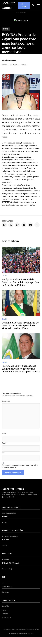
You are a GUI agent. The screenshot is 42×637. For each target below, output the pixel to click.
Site (3, 453)
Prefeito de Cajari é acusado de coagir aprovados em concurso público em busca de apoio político (21, 368)
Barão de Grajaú (8, 569)
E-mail (4, 443)
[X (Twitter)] (10, 224)
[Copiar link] (37, 224)
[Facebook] (4, 224)
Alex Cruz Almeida (9, 513)
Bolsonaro (5, 592)
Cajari (5, 29)
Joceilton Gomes (9, 60)
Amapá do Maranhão (10, 536)
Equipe (4, 610)
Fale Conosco (23, 5)
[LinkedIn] (30, 224)
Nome (4, 434)
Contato (5, 613)
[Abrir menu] (38, 5)
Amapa (4, 522)
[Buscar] (33, 5)
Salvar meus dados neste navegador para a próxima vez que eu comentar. (20, 466)
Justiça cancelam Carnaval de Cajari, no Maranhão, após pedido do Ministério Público (20, 282)
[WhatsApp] (17, 224)
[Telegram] (23, 224)
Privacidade (6, 617)
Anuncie (30, 633)
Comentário (6, 401)
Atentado (5, 559)
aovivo (4, 545)
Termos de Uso (22, 633)
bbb (3, 583)
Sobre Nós (5, 606)
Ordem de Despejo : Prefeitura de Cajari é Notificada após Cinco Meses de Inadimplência (20, 325)
